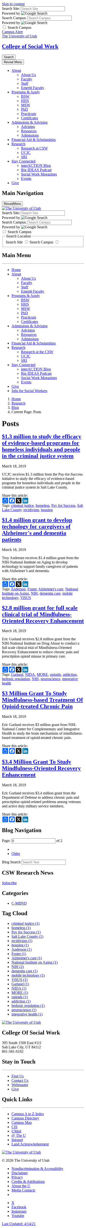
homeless (42, 505)
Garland (17, 674)
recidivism (31, 510)
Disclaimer (19, 1173)
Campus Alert (12, 32)
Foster (32, 589)
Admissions (30, 135)
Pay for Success (63, 505)
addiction (70, 674)
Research (18, 144)
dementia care (50, 593)
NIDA (30, 674)
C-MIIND (19, 903)
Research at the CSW (37, 352)
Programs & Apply (25, 92)
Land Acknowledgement (30, 1144)
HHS (25, 101)
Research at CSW (34, 148)
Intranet (17, 1140)
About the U (20, 1186)
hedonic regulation (16, 679)
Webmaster (19, 1085)
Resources (29, 131)
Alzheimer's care (50, 589)
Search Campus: (14, 18)
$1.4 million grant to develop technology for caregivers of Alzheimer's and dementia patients (37, 530)
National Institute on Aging (34, 962)
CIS (14, 1127)
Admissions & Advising (29, 122)
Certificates (29, 118)
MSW (25, 105)
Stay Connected (23, 161)
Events (26, 178)
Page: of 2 (32, 841)
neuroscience (50, 679)
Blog (15, 407)
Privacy (17, 1177)
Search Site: (11, 8)
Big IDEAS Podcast (36, 170)
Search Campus (41, 242)
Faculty (26, 79)
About (16, 70)
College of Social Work (30, 46)
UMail (16, 1131)
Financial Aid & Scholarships (33, 140)
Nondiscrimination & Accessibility (37, 1169)
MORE (42, 674)
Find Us (17, 1076)
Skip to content (13, 4)
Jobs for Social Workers (29, 391)
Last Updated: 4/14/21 (19, 1224)
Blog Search (11, 862)
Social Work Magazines (39, 174)
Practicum (28, 114)
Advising (28, 127)
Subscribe (9, 883)
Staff (24, 83)
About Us (28, 75)
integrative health (27, 1014)
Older (15, 854)
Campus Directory (25, 1118)
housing (47, 510)
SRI (24, 157)
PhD (24, 109)
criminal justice (22, 505)
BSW (25, 96)
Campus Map (21, 1122)
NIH (34, 593)
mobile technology (28, 975)
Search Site (15, 242)
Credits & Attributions (28, 1182)
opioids (55, 674)
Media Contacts (23, 1190)
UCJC (26, 153)
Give (15, 183)
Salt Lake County (27, 936)
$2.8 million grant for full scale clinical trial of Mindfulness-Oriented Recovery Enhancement (43, 614)
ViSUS (25, 598)
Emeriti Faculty (32, 88)
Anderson (18, 589)
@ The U (18, 1135)
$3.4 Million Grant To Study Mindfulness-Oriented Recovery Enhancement (41, 768)
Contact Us (19, 1080)
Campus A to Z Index (27, 1114)
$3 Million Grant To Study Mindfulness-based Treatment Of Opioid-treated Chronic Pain (42, 699)
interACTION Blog (36, 165)
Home (16, 270)
